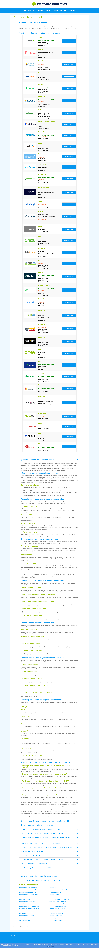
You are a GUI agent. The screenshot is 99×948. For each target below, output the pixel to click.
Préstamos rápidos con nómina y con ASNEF (36, 868)
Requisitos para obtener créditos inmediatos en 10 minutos (42, 833)
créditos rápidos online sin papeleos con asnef (62, 889)
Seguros (72, 10)
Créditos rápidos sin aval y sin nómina (34, 864)
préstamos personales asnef (57, 918)
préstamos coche (54, 894)
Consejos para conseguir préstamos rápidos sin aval (39, 872)
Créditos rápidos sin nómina (31, 855)
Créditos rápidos (29, 10)
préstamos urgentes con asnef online (29, 908)
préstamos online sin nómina (26, 915)
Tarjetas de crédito (44, 10)
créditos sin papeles (24, 899)
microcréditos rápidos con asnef (58, 911)
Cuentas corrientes (60, 10)
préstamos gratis (54, 887)
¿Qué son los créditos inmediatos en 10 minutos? (38, 460)
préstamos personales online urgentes (59, 899)
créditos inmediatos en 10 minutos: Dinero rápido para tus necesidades (46, 821)
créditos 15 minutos (24, 920)
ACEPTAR (50, 946)
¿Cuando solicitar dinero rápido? (32, 851)
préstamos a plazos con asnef (27, 901)
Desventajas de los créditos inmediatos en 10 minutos (40, 880)
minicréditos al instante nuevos (58, 897)
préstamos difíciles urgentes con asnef (29, 911)
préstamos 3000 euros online (57, 903)
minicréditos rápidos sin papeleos (28, 897)
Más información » (69, 52)
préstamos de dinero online (20, 927)
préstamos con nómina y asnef (27, 889)
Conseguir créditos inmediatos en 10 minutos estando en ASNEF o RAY (46, 847)
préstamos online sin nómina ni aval (28, 894)
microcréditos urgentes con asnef (28, 903)
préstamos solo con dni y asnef (58, 906)
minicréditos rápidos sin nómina (27, 892)
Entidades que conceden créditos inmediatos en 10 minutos (42, 829)
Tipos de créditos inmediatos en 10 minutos (37, 825)
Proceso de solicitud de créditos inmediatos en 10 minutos (42, 860)
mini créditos (22, 913)
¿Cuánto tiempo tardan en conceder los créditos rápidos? (41, 843)
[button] (49, 460)
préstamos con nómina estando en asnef (30, 906)
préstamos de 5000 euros (56, 915)
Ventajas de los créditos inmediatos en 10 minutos (39, 876)
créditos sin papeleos (55, 892)
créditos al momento (24, 918)
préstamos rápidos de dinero (57, 908)
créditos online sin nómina (56, 913)
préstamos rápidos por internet (20, 926)
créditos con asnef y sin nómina (58, 901)
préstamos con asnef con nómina (28, 887)
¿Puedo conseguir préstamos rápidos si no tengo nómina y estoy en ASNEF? (45, 838)
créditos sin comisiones (56, 920)
